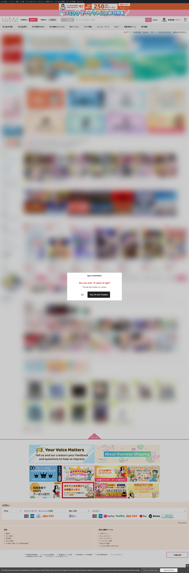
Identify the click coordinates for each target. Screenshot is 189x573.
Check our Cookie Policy (150, 570)
